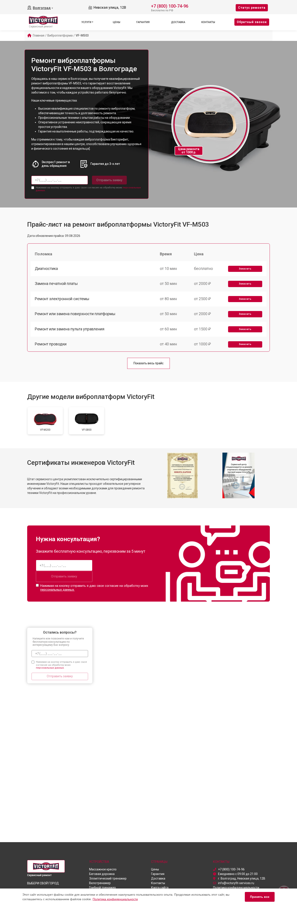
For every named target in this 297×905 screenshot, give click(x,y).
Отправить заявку (109, 180)
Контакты (208, 22)
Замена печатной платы (56, 283)
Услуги (86, 22)
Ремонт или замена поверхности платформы (75, 313)
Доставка (178, 22)
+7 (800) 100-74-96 (169, 5)
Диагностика (46, 268)
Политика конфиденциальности (115, 899)
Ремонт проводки (51, 344)
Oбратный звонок (252, 22)
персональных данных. (57, 590)
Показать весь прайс (148, 363)
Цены (116, 22)
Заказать (245, 268)
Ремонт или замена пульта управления (69, 329)
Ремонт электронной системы (62, 298)
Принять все (259, 896)
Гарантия (143, 22)
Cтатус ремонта (251, 7)
